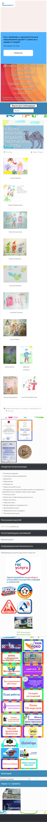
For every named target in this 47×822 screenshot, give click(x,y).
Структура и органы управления (15, 476)
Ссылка (10, 411)
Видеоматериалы (7, 539)
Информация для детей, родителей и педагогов (18, 553)
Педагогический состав (11, 487)
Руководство (8, 484)
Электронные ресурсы (11, 513)
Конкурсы (25, 408)
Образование (8, 481)
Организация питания (11, 508)
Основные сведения (10, 473)
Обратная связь (9, 502)
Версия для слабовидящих (23, 106)
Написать (18, 53)
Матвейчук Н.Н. (35, 408)
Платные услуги (9, 494)
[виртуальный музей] (12, 793)
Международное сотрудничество (15, 505)
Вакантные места (9, 500)
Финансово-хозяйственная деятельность (18, 497)
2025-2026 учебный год (9, 526)
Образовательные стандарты (14, 511)
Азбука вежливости (13, 408)
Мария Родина (38, 152)
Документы (7, 479)
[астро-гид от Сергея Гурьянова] (12, 805)
